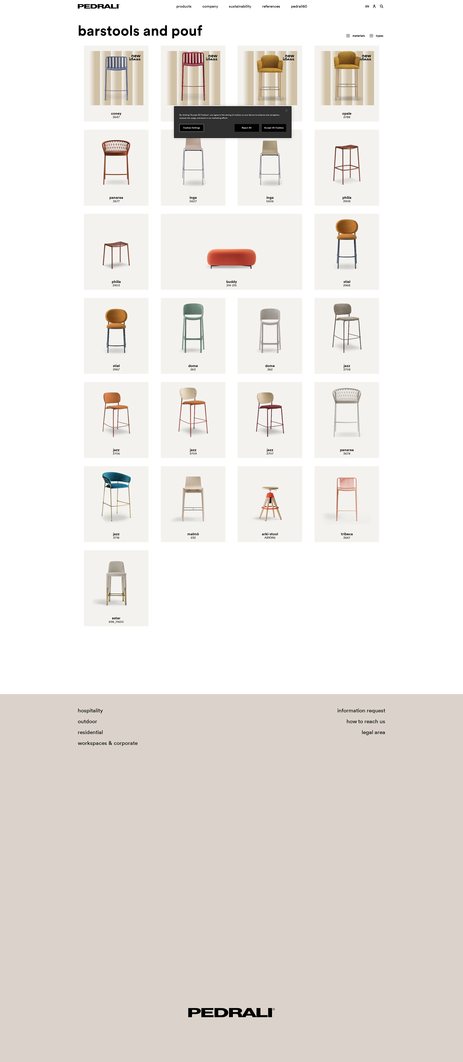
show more (229, 917)
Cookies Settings (191, 127)
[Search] (381, 6)
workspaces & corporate (108, 1001)
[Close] (286, 111)
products (184, 6)
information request (361, 968)
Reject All (247, 127)
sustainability (240, 6)
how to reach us (366, 979)
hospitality (90, 968)
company (210, 6)
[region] (233, 122)
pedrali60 (299, 6)
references (271, 6)
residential (90, 990)
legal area (373, 990)
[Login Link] (374, 6)
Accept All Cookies (274, 127)
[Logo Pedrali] (99, 6)
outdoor (87, 979)
